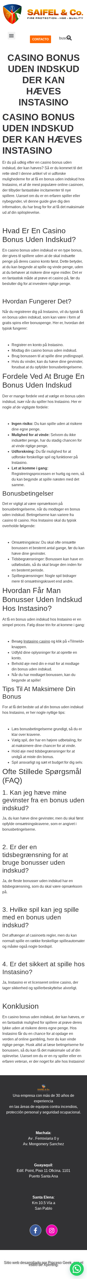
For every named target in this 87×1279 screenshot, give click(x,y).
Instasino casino (36, 641)
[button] (11, 35)
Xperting (51, 1265)
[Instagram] (52, 1230)
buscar (64, 38)
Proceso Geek (59, 1263)
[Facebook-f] (35, 1230)
